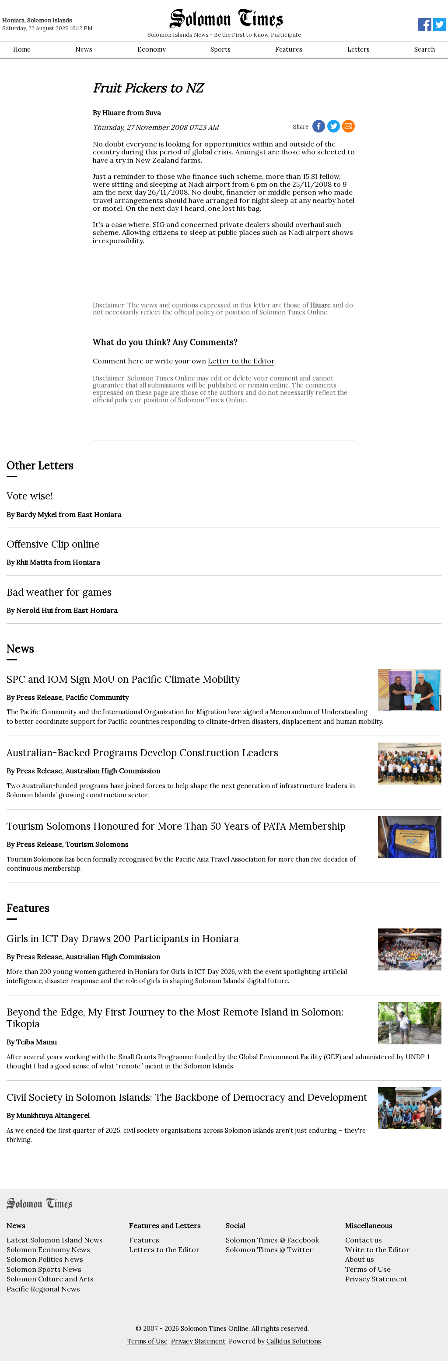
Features (288, 49)
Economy (151, 49)
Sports (220, 49)
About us (359, 1259)
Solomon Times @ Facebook (272, 1239)
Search (424, 49)
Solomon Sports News (44, 1269)
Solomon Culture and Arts (50, 1278)
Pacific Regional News (43, 1288)
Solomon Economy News (48, 1249)
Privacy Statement (376, 1278)
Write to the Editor (377, 1249)
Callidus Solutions (293, 1341)
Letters (358, 49)
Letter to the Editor (241, 360)
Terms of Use (368, 1269)
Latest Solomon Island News (55, 1239)
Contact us (363, 1239)
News (83, 49)
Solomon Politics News (45, 1259)
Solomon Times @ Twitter (269, 1249)
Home (22, 49)
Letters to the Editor (164, 1249)
